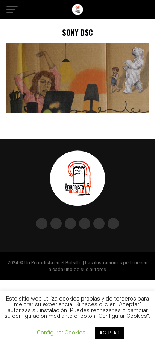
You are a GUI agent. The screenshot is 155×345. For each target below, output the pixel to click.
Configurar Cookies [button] (61, 332)
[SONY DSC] (77, 111)
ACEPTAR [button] (109, 333)
